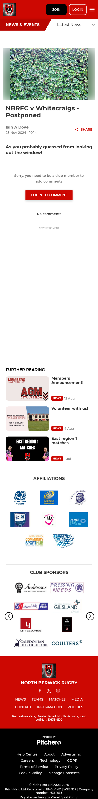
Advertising (71, 754)
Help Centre (27, 754)
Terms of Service (34, 767)
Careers (27, 760)
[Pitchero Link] (49, 743)
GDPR (72, 760)
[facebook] (40, 691)
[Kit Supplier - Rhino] (67, 625)
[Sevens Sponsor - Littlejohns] (31, 625)
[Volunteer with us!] (27, 418)
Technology (50, 760)
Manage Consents (64, 773)
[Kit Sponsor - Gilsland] (67, 607)
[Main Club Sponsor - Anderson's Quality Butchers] (31, 589)
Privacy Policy (66, 767)
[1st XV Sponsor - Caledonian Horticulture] (31, 644)
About (49, 754)
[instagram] (58, 691)
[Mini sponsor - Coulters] (67, 644)
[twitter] (49, 691)
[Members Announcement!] (27, 388)
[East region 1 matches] (27, 449)
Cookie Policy (30, 773)
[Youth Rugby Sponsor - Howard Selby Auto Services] (31, 607)
